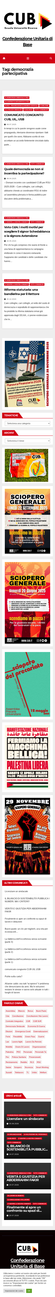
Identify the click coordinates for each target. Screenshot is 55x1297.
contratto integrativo (14, 1021)
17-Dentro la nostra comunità (16, 222)
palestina (9, 1052)
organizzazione (39, 1047)
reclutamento (11, 1062)
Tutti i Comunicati (41, 109)
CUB (28, 1021)
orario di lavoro (22, 1047)
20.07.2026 (14, 1185)
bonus (30, 1011)
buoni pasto (41, 1011)
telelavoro (19, 1072)
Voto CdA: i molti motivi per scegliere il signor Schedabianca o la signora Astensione (27, 231)
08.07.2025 (11, 124)
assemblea (10, 1011)
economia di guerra (36, 1026)
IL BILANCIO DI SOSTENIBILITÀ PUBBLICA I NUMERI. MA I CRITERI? (27, 1149)
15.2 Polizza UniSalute (13, 109)
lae (7, 1042)
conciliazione (17, 1016)
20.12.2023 (11, 299)
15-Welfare (44, 105)
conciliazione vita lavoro (37, 1016)
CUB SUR (37, 1021)
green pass (30, 1036)
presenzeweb (35, 1057)
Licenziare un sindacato (16, 891)
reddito (24, 1062)
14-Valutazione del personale (35, 1134)
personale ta (40, 1052)
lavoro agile (17, 1042)
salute (8, 1067)
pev (7, 1057)
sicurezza (29, 1067)
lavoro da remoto (33, 1042)
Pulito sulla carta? (13, 976)
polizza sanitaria (19, 1057)
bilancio (21, 1011)
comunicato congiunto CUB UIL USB (22, 969)
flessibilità (17, 1036)
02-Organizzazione (14, 1134)
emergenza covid (22, 1031)
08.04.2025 (11, 179)
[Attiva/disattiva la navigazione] (28, 58)
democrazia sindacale (15, 1026)
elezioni (9, 1031)
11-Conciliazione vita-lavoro (18, 1199)
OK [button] (29, 1291)
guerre (41, 1036)
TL (28, 1072)
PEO (18, 1052)
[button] (51, 58)
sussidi (9, 1072)
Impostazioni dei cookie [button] (14, 1291)
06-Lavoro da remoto (15, 1195)
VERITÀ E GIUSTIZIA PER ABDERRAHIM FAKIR (26, 1178)
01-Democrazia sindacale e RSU (17, 97)
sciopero (18, 1067)
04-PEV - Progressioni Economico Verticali (21, 105)
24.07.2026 (14, 1154)
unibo (34, 1072)
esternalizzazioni (41, 1031)
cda (7, 1016)
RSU (39, 1062)
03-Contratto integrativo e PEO (17, 101)
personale (27, 1052)
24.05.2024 (11, 241)
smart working (42, 1067)
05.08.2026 (14, 1124)
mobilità (9, 1047)
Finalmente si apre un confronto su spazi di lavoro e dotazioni (24, 1210)
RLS (32, 1062)
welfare (43, 1072)
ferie (8, 1036)
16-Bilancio (28, 109)
